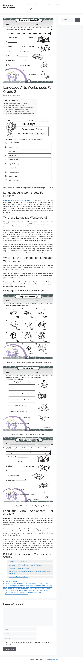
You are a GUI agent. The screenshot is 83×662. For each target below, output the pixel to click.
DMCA (67, 4)
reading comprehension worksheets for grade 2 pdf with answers (21, 588)
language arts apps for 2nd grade (39, 583)
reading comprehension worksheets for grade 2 (39, 587)
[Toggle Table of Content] (33, 101)
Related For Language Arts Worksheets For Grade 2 (21, 113)
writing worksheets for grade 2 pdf (38, 590)
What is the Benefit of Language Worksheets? (19, 107)
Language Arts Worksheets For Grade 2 (16, 103)
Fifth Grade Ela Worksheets (18, 562)
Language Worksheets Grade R (19, 568)
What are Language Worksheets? (15, 105)
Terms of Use (47, 4)
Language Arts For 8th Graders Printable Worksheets (26, 565)
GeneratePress (53, 659)
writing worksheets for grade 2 (19, 590)
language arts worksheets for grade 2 (36, 585)
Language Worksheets (9, 6)
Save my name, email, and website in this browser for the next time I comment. (27, 643)
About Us (29, 4)
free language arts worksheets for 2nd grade (17, 583)
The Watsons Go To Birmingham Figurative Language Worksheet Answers (30, 573)
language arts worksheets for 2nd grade (14, 585)
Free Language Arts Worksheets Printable (16, 594)
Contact (37, 4)
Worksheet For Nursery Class (18, 577)
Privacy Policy (31, 9)
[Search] (77, 20)
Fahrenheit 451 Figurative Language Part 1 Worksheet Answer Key (23, 592)
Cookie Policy (58, 4)
